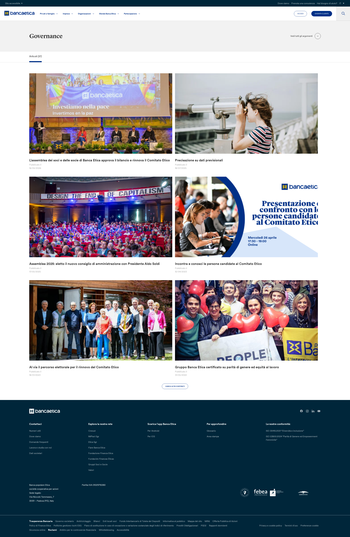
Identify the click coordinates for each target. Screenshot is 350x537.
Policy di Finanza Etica (40, 525)
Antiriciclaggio (84, 521)
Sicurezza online (37, 530)
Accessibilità (123, 530)
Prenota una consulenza (303, 3)
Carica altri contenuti (175, 386)
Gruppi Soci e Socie (98, 464)
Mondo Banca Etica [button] (107, 13)
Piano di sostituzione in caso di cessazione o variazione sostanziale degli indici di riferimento (129, 525)
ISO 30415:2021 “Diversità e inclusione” (285, 430)
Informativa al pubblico (174, 521)
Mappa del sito (195, 521)
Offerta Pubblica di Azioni (224, 521)
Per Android (153, 430)
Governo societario (64, 521)
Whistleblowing (106, 530)
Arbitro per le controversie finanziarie (78, 530)
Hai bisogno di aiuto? (327, 3)
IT (340, 3)
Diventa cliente (322, 14)
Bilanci (97, 521)
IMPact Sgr (93, 436)
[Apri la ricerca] (343, 14)
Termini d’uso (291, 525)
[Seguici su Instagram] (307, 411)
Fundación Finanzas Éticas (101, 458)
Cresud (91, 430)
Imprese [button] (66, 13)
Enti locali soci (110, 521)
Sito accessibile (12, 3)
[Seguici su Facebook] (301, 411)
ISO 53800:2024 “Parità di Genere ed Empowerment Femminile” (291, 438)
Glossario (211, 430)
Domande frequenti (38, 442)
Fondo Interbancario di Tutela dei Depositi (139, 521)
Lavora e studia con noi (40, 447)
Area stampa (213, 436)
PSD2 (203, 525)
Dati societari (35, 453)
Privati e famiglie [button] (47, 13)
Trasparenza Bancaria (40, 521)
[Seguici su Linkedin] (313, 411)
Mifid (207, 521)
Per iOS (151, 436)
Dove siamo (283, 3)
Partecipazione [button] (130, 13)
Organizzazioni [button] (84, 13)
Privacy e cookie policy (270, 525)
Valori (91, 470)
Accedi (300, 14)
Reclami (52, 529)
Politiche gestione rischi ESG (67, 525)
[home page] (19, 13)
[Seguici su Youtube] (319, 411)
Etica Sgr (92, 442)
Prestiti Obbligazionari (187, 525)
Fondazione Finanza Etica (100, 453)
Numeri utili (35, 430)
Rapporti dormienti (218, 525)
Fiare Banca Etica (96, 447)
